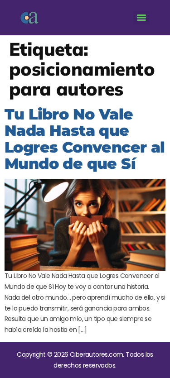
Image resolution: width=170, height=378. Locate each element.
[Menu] (141, 17)
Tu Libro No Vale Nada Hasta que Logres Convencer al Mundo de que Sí (85, 138)
